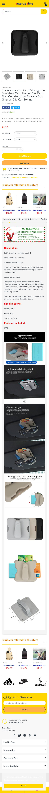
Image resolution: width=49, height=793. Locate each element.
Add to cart (26, 156)
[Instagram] (24, 735)
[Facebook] (14, 735)
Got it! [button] (23, 786)
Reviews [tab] (45, 219)
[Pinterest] (29, 735)
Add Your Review (7, 104)
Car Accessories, (19, 121)
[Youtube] (35, 735)
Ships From (6, 133)
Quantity (5, 146)
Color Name (6, 139)
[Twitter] (19, 735)
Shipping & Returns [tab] (28, 219)
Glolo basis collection (34, 121)
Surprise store (6, 87)
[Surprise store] (24, 3)
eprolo (5, 207)
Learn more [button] (35, 780)
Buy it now (24, 163)
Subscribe (24, 709)
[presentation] (44, 187)
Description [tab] (9, 219)
